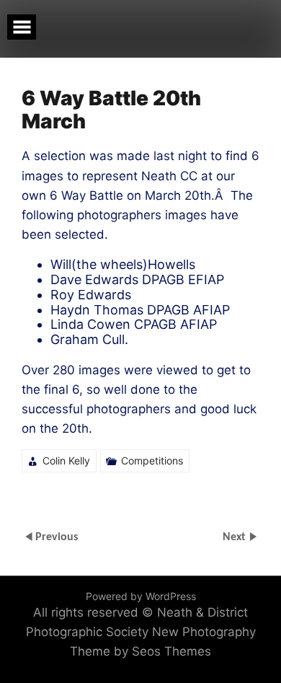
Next (236, 537)
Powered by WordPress (141, 596)
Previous (56, 537)
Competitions (152, 460)
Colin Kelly (66, 460)
